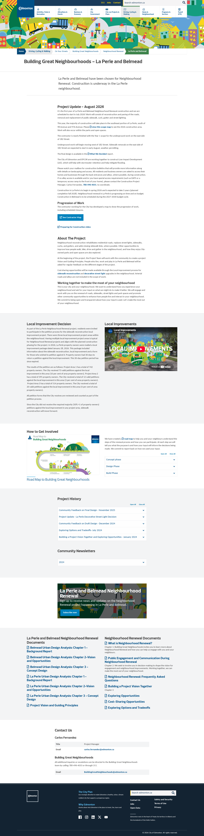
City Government (95, 13)
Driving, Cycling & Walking (39, 51)
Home (21, 51)
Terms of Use (160, 803)
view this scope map (101, 127)
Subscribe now (70, 613)
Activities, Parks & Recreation (43, 13)
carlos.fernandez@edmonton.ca (99, 750)
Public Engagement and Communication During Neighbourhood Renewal (137, 660)
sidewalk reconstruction (68, 274)
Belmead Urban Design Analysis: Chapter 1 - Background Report (57, 649)
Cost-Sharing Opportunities (126, 701)
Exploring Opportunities (123, 695)
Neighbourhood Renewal (113, 51)
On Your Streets (61, 51)
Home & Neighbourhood (148, 13)
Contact (117, 3)
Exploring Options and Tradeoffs (129, 707)
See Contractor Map (72, 217)
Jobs (109, 3)
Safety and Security (163, 800)
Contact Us (135, 800)
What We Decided (98, 154)
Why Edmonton (87, 804)
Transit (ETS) (180, 13)
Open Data (135, 808)
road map (128, 439)
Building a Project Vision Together (130, 686)
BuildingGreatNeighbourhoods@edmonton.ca (105, 772)
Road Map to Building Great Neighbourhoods (58, 479)
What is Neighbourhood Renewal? (130, 643)
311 (103, 3)
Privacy (157, 807)
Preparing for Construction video (75, 227)
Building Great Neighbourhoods (85, 51)
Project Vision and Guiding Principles (54, 705)
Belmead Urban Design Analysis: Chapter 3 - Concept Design (57, 668)
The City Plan (85, 791)
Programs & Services (166, 13)
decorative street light (94, 274)
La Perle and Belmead (137, 51)
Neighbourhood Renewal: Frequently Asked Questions (135, 678)
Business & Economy (78, 13)
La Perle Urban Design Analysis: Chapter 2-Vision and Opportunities (60, 688)
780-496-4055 (89, 185)
